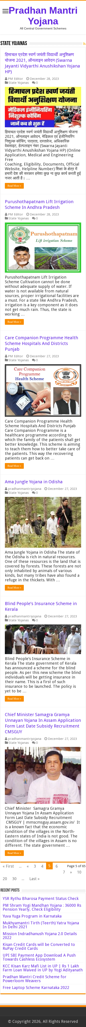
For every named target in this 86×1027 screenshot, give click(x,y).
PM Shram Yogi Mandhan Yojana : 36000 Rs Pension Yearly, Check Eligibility (42, 907)
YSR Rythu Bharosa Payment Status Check (41, 898)
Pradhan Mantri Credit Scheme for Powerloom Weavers (34, 978)
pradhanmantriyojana (24, 489)
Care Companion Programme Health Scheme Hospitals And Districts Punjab (41, 343)
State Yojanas (19, 83)
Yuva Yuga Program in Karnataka (32, 916)
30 (14, 878)
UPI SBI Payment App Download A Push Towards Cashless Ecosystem (39, 957)
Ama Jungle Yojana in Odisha (34, 481)
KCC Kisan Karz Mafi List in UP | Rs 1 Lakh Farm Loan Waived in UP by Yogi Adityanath (43, 968)
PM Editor (15, 79)
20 (5, 878)
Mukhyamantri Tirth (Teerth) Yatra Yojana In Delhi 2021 (41, 925)
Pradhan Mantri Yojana (43, 15)
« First (8, 866)
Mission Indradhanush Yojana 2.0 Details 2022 (40, 935)
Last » (34, 878)
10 (79, 872)
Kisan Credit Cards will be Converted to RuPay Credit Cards (39, 946)
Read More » (14, 185)
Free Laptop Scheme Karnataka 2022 (36, 987)
